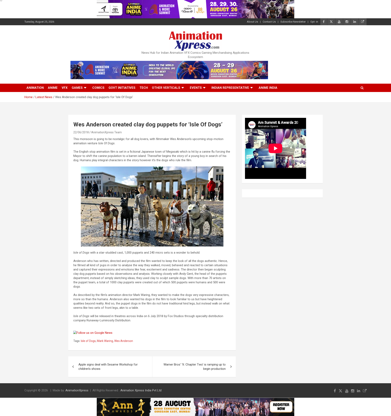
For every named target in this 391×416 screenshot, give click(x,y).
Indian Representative (230, 88)
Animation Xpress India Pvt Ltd (140, 390)
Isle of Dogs (88, 341)
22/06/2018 (81, 132)
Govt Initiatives (122, 88)
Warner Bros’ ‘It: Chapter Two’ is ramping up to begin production (195, 367)
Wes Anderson (123, 341)
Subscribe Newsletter (293, 21)
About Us (252, 21)
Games (77, 88)
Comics (98, 88)
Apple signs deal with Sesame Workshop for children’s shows (108, 367)
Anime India (268, 88)
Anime (53, 88)
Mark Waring (105, 341)
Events (196, 88)
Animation (35, 88)
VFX (65, 88)
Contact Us (269, 21)
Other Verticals (166, 88)
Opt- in (314, 21)
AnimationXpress (76, 390)
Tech (143, 88)
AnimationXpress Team (106, 132)
